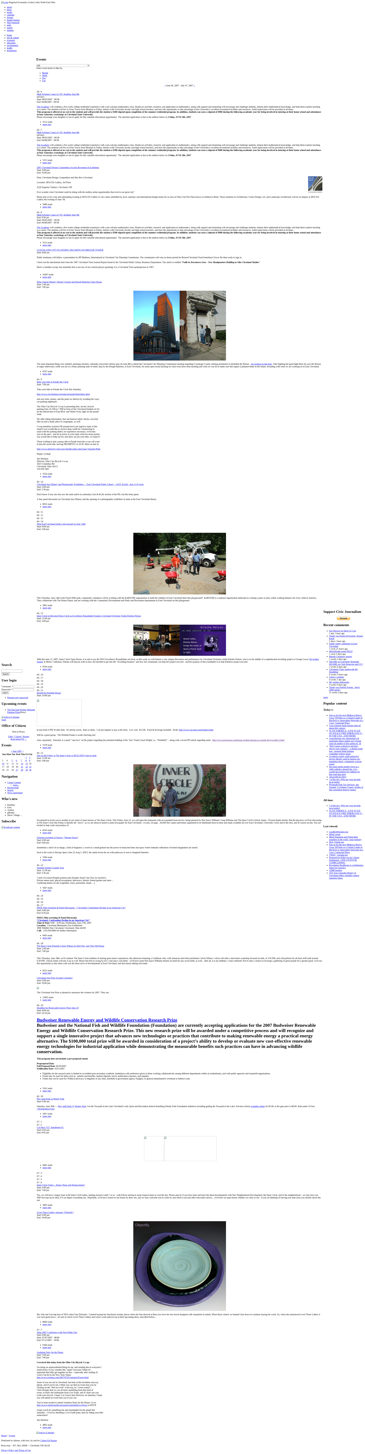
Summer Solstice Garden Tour (50, 868)
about (9, 7)
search (10, 28)
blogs (9, 10)
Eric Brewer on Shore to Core (342, 631)
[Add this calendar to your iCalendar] (10, 717)
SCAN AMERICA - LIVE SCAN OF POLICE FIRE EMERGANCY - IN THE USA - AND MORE (346, 733)
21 (22, 767)
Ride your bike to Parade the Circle (52, 382)
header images (13, 20)
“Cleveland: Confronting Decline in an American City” (63, 920)
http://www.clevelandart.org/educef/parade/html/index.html (63, 394)
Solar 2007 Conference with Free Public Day (57, 1332)
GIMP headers (335, 870)
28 (22, 770)
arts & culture (13, 38)
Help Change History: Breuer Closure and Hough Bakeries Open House (69, 282)
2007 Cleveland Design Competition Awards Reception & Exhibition (68, 167)
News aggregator (15, 793)
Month (45, 73)
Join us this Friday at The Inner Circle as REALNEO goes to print (66, 755)
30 (30, 770)
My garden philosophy (339, 682)
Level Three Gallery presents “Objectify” (55, 1212)
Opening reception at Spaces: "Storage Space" (57, 837)
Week (44, 75)
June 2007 (17, 751)
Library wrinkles (336, 677)
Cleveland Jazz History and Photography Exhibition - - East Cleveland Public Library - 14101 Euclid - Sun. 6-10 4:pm (90, 484)
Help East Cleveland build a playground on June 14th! (61, 524)
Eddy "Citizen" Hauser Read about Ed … (18, 737)
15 (27, 763)
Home (4, 1435)
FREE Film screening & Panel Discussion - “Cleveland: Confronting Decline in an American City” (81, 908)
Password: (7, 689)
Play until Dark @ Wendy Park (72, 1106)
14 (22, 763)
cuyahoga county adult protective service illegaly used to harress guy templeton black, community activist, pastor (345, 760)
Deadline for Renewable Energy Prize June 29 (58, 1008)
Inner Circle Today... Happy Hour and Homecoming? (61, 1185)
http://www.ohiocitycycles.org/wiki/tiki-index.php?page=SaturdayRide (68, 449)
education (11, 43)
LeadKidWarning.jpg (338, 832)
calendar (10, 15)
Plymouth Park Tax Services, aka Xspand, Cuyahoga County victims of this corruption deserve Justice (346, 787)
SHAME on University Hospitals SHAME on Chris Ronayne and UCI (346, 662)
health (9, 48)
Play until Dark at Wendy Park (50, 1099)
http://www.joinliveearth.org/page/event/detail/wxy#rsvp (62, 1405)
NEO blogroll (13, 22)
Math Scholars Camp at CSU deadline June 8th (58, 94)
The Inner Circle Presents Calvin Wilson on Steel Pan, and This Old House (70, 946)
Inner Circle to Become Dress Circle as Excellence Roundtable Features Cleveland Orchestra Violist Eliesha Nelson (89, 616)
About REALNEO (337, 777)
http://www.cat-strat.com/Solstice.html (196, 730)
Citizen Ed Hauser (48, 1440)
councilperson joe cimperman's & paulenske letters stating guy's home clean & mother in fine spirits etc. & (345, 741)
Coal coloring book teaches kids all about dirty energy (345, 726)
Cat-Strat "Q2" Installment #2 (50, 1127)
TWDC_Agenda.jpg (338, 855)
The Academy (43, 107)
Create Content (14, 782)
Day (44, 78)
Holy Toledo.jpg (336, 842)
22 (27, 767)
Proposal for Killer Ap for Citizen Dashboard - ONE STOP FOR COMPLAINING (344, 860)
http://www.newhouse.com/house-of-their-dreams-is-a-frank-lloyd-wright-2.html (248, 740)
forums (10, 17)
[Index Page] (4, 2)
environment (12, 45)
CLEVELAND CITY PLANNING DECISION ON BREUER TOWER (70, 250)
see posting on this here (261, 364)
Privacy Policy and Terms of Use (16, 1450)
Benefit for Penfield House (49, 693)
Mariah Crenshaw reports (340, 656)
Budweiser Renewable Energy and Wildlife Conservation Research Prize (107, 1019)
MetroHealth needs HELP (341, 651)
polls (9, 25)
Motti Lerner (334, 834)
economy (11, 40)
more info (46, 124)
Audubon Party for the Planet (50, 1352)
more (4, 720)
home (9, 35)
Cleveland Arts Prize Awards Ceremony (55, 978)
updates (10, 30)
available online (258, 1106)
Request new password (17, 697)
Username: (7, 686)
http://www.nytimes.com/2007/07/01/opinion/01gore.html (63, 1377)
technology (12, 50)
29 (27, 770)
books (9, 12)
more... (16, 785)
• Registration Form (45, 1109)
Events (12, 1435)
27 (17, 770)
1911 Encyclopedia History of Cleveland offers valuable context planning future (344, 875)
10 (3, 763)
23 (30, 767)
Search (10, 790)
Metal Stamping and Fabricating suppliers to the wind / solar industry (345, 838)
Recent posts (13, 787)
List (43, 80)
